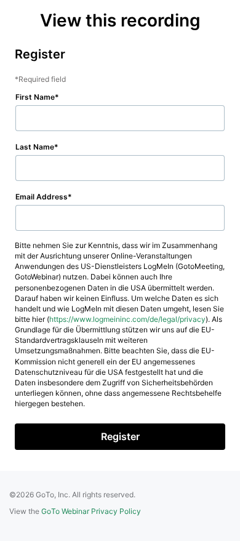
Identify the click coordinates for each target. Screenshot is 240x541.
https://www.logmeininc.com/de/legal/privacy (127, 319)
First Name (35, 97)
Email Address (41, 196)
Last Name (34, 146)
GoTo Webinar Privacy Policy (91, 511)
